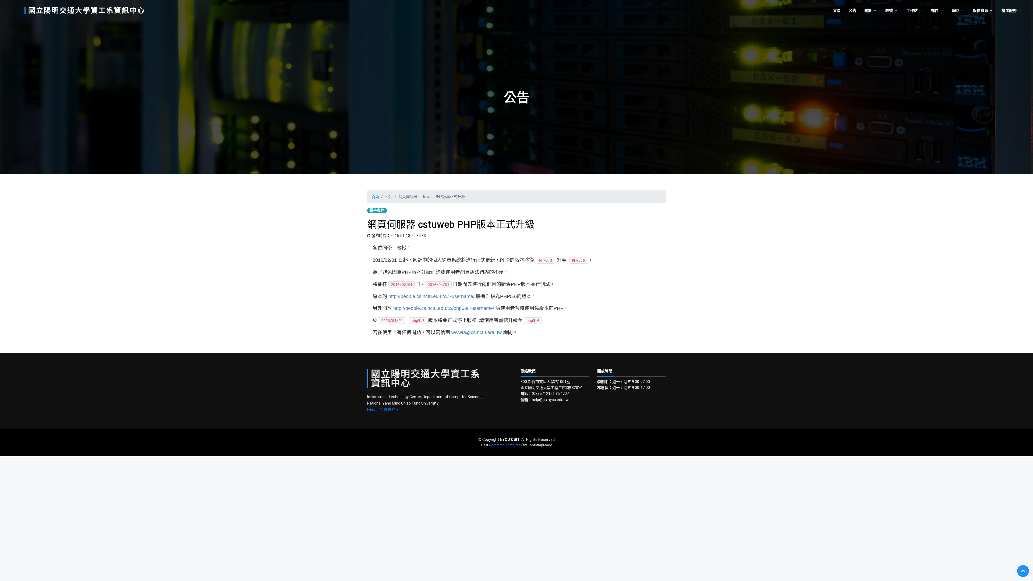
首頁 (837, 10)
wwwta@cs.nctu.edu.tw (476, 332)
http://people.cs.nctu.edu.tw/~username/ (431, 296)
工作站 (912, 10)
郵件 (935, 10)
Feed (371, 409)
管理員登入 (389, 409)
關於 (868, 10)
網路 (956, 10)
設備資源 (980, 10)
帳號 (889, 10)
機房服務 (1009, 10)
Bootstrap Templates (505, 445)
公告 (852, 10)
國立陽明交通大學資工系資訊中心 (86, 10)
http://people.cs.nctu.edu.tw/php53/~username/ (443, 308)
